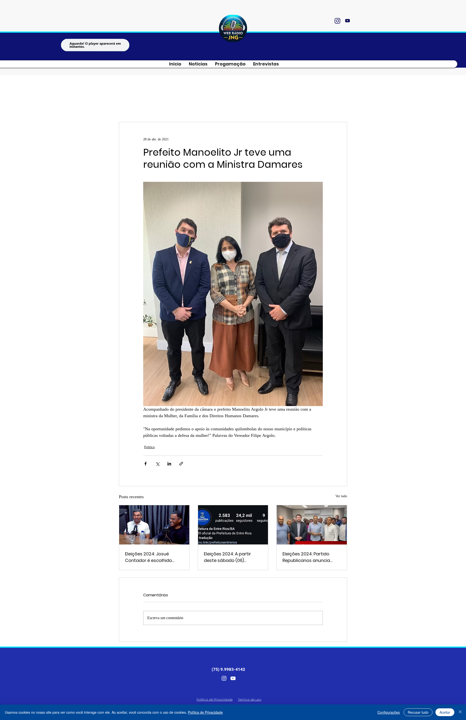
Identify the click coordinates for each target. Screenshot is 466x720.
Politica (149, 447)
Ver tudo (341, 496)
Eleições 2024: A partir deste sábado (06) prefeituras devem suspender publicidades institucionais (230, 557)
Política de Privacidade (205, 712)
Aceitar (445, 712)
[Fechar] (460, 712)
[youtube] (347, 20)
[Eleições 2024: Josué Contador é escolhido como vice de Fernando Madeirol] (154, 524)
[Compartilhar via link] (181, 463)
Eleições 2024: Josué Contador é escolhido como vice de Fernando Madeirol (150, 557)
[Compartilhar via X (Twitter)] (157, 463)
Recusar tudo (418, 712)
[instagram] (337, 20)
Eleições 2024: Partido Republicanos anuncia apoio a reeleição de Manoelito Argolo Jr (306, 557)
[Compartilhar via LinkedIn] (169, 463)
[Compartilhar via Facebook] (145, 463)
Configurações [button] (388, 712)
